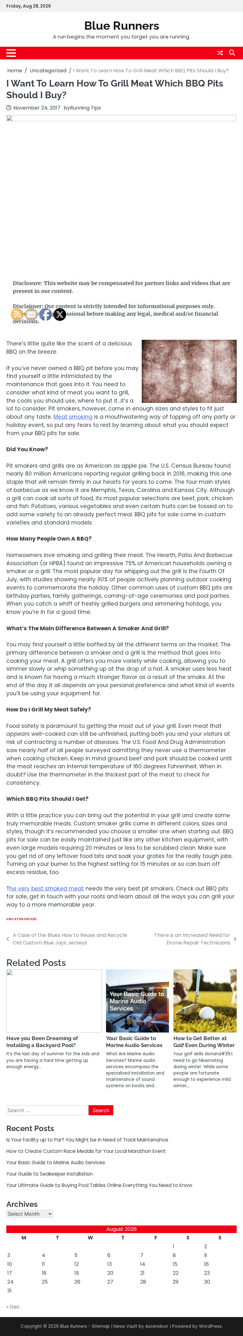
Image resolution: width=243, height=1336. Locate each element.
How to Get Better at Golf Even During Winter (204, 1041)
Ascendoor (156, 1326)
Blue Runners (121, 26)
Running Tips (85, 107)
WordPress (210, 1326)
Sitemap (101, 1326)
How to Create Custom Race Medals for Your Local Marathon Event (86, 1151)
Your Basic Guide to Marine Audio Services (134, 1041)
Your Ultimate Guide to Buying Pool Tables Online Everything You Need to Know (99, 1185)
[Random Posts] (220, 53)
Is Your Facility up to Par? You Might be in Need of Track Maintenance (87, 1139)
